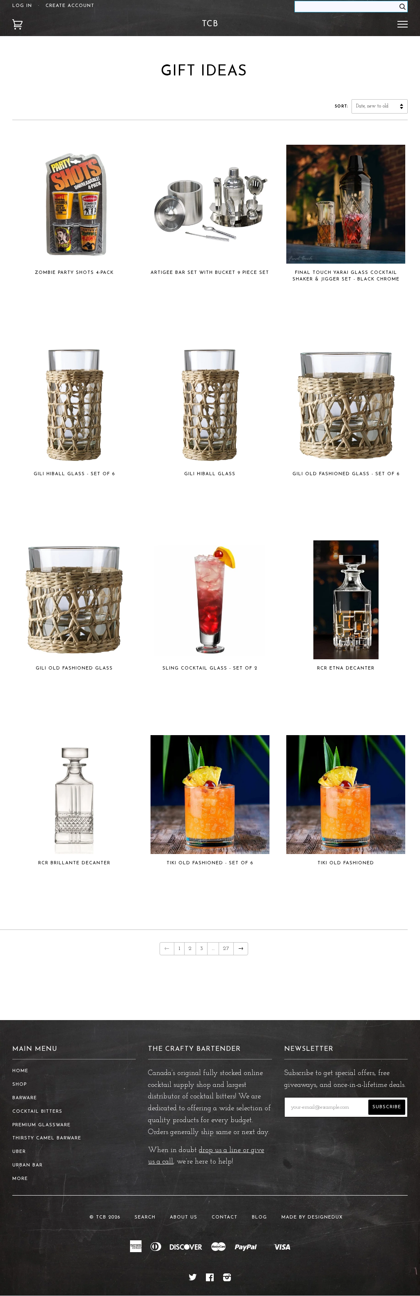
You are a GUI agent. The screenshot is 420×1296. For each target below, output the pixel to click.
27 (226, 948)
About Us (183, 1217)
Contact (224, 1217)
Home (20, 1071)
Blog (259, 1217)
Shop (19, 1084)
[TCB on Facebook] (210, 1279)
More (20, 1179)
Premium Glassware (41, 1125)
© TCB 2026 (104, 1217)
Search (145, 1217)
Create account (70, 6)
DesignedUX (325, 1217)
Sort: (342, 106)
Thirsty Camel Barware (46, 1138)
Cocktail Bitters (37, 1111)
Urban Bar (27, 1165)
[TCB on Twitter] (193, 1279)
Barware (24, 1098)
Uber (19, 1152)
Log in (22, 6)
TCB (210, 24)
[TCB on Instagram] (227, 1279)
